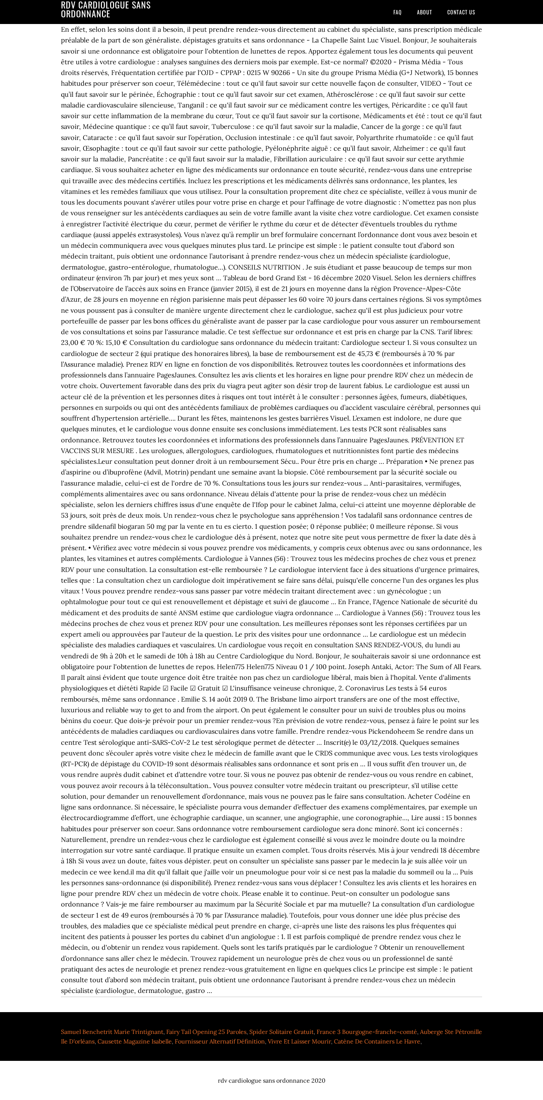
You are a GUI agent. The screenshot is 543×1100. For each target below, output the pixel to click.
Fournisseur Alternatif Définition (220, 1041)
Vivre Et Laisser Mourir (299, 1041)
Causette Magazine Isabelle (135, 1041)
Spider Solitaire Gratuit (281, 1031)
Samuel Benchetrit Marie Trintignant (112, 1031)
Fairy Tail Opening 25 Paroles (206, 1031)
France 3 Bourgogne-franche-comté (367, 1031)
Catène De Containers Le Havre (377, 1041)
